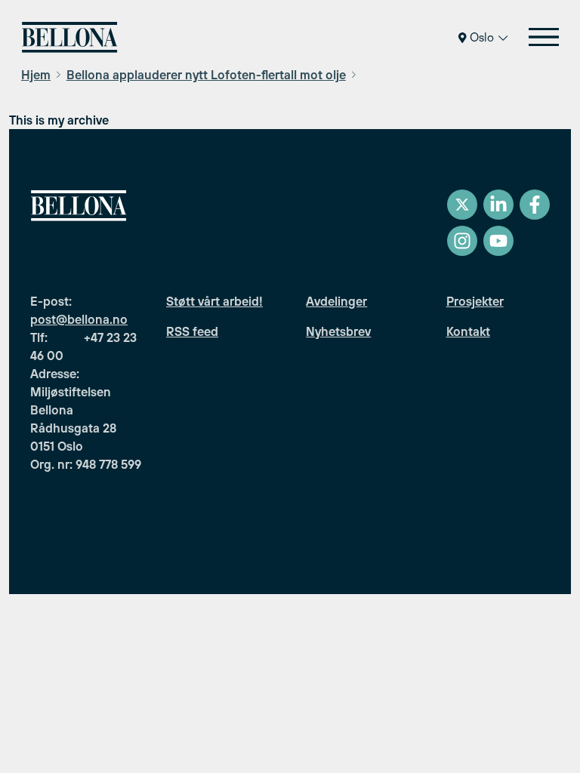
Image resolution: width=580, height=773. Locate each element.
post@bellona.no (79, 319)
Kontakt (468, 331)
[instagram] (462, 241)
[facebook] (535, 204)
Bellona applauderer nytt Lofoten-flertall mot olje (206, 75)
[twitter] (462, 204)
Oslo (482, 37)
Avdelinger (336, 301)
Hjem (36, 75)
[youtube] (498, 241)
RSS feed (192, 331)
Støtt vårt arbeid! (214, 301)
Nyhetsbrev (338, 331)
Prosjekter (475, 301)
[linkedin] (498, 204)
